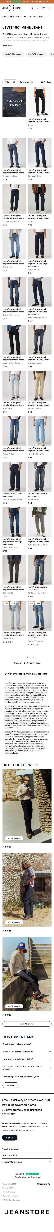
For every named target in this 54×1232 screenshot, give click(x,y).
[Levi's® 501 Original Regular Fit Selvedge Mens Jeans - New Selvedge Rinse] (40, 292)
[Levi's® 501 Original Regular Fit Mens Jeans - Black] (40, 102)
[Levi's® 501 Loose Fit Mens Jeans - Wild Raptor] (40, 477)
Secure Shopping (8, 1192)
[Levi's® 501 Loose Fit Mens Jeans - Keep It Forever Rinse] (14, 477)
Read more (7, 46)
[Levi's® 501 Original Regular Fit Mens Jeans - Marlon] (40, 199)
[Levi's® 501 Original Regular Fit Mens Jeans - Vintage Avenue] (40, 340)
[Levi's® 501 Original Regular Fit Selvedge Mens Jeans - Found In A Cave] (14, 522)
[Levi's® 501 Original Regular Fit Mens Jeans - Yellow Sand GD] (40, 386)
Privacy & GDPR (8, 1188)
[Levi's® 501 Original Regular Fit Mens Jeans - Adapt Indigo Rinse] (14, 340)
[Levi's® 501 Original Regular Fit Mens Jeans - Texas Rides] (14, 616)
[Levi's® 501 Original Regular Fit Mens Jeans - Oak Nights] (14, 570)
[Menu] (49, 8)
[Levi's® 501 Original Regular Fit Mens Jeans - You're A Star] (14, 431)
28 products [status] (46, 82)
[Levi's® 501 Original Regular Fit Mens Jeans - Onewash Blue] (40, 153)
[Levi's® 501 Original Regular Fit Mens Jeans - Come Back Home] (14, 199)
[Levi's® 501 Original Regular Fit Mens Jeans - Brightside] (14, 386)
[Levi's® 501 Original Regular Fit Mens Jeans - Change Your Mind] (14, 292)
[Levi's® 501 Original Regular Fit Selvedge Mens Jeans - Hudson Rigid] (40, 244)
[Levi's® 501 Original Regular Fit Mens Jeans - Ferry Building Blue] (40, 431)
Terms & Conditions (10, 1196)
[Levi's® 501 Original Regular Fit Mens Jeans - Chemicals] (14, 244)
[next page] (33, 657)
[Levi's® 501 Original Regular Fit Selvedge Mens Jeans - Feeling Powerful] (40, 616)
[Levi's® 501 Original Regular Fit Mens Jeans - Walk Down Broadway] (40, 522)
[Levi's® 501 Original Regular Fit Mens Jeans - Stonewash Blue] (14, 153)
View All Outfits (27, 1024)
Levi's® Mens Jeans (11, 17)
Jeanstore (8, 1184)
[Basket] (44, 8)
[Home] (11, 8)
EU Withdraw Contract (11, 1200)
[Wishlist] (38, 8)
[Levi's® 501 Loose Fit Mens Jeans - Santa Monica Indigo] (40, 570)
